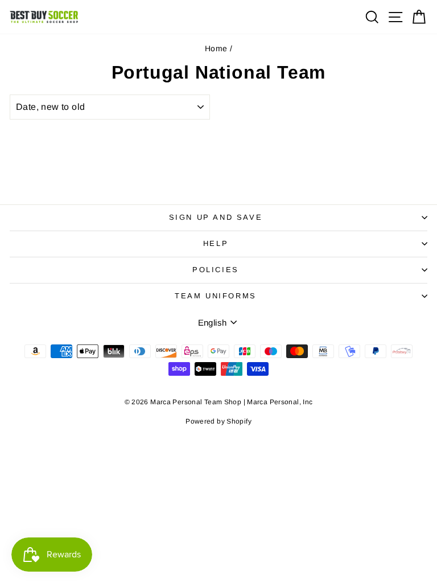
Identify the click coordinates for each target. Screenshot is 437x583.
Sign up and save (216, 217)
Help (215, 243)
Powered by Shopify (218, 421)
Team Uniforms (216, 296)
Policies (215, 269)
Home (216, 48)
